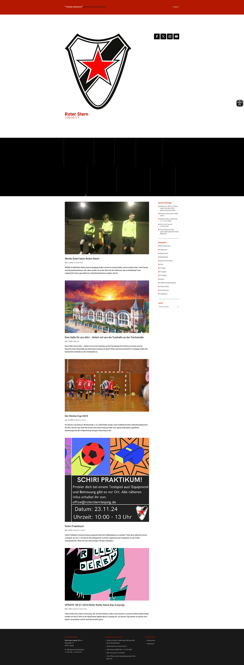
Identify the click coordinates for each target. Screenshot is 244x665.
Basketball (164, 257)
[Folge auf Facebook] (157, 36)
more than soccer (154, 152)
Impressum (150, 644)
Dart (161, 264)
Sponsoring (80, 180)
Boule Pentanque (166, 261)
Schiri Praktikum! (74, 526)
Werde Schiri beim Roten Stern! (82, 258)
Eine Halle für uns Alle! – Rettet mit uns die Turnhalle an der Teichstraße (104, 337)
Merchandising (168, 180)
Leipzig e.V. (76, 116)
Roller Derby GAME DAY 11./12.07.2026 (169, 220)
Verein (110, 152)
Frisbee (162, 268)
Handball (163, 275)
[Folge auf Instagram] (170, 36)
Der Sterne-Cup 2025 (76, 416)
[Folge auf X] (163, 36)
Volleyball (163, 294)
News (81, 262)
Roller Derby (83, 609)
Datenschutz (151, 640)
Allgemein (76, 341)
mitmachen (133, 180)
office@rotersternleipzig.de (75, 649)
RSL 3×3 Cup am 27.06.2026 (166, 225)
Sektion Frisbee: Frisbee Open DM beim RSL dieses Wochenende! (169, 208)
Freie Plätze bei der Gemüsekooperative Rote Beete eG (169, 232)
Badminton (164, 253)
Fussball (130, 152)
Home (79, 152)
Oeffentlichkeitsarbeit (168, 283)
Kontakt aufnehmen (73, 7)
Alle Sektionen (165, 246)
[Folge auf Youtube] (176, 36)
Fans (101, 180)
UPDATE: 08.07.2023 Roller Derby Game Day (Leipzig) (94, 605)
